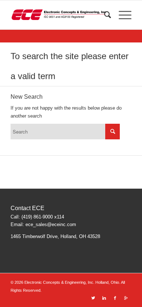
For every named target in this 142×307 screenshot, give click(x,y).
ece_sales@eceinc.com (50, 224)
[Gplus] (126, 297)
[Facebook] (115, 297)
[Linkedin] (104, 297)
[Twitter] (93, 297)
